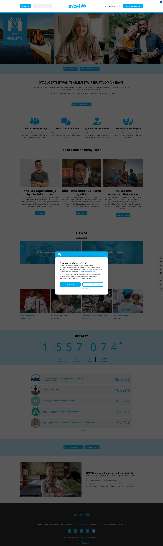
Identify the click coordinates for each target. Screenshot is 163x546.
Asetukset (93, 284)
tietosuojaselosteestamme (87, 271)
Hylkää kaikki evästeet (81, 289)
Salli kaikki (70, 284)
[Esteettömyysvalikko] (161, 2)
